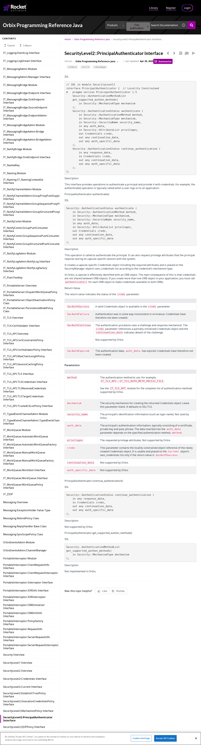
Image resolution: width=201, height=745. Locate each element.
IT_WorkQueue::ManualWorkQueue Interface (24, 454)
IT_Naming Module (14, 173)
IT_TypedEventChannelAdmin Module (25, 414)
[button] (148, 26)
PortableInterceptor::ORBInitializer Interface (24, 606)
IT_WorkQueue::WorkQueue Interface (25, 478)
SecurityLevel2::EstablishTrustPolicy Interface (24, 695)
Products (112, 25)
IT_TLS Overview (13, 317)
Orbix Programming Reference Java (92, 39)
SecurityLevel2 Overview (17, 670)
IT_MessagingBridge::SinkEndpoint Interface (23, 101)
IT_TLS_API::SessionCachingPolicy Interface (23, 366)
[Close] (196, 738)
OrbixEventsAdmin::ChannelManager (25, 550)
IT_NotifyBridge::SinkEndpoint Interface (26, 157)
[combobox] (153, 25)
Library (153, 8)
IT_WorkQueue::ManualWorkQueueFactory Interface (28, 462)
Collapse (27, 45)
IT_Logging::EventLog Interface (21, 53)
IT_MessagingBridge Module (20, 85)
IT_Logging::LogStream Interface (22, 61)
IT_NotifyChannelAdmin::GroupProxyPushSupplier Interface (31, 197)
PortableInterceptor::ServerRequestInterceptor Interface (31, 646)
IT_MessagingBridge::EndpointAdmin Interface (25, 117)
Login (187, 8)
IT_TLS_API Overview (15, 333)
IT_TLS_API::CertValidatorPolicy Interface (27, 349)
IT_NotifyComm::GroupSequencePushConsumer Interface (31, 237)
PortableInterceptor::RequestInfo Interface (22, 630)
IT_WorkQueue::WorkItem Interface (24, 470)
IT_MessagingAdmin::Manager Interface (26, 77)
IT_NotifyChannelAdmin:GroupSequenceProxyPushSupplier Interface (31, 205)
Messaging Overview (15, 502)
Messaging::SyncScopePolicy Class (23, 534)
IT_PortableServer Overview (20, 285)
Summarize (164, 61)
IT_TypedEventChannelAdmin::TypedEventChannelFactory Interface (31, 422)
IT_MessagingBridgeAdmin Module (24, 125)
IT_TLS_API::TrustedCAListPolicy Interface (28, 406)
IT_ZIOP (8, 494)
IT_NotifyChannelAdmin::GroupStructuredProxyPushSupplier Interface (31, 213)
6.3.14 (86, 66)
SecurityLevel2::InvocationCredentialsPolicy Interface (28, 703)
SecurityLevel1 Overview (17, 662)
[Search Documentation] (191, 25)
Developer (101, 66)
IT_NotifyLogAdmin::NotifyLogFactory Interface (25, 269)
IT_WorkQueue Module (17, 430)
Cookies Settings (141, 738)
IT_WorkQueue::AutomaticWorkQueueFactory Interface (30, 446)
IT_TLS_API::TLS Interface (18, 374)
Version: (69, 61)
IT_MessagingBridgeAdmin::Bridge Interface (23, 133)
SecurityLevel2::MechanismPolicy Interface (28, 711)
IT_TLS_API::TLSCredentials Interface (25, 382)
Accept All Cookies (165, 738)
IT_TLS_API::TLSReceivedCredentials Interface (24, 390)
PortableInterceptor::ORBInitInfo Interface (22, 614)
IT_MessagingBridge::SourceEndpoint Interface (25, 109)
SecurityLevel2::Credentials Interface (24, 678)
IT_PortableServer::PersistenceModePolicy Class (28, 309)
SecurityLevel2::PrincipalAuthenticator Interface (27, 719)
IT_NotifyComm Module (17, 221)
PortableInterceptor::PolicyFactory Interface (23, 622)
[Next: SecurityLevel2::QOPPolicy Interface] (174, 53)
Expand (11, 45)
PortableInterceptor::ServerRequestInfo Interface (26, 638)
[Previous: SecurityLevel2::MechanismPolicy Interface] (168, 53)
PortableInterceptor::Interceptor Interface (28, 582)
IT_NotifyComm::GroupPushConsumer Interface (25, 229)
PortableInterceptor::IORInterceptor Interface (24, 598)
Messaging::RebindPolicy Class (21, 518)
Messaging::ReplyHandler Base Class (24, 526)
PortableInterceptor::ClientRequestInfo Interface (26, 566)
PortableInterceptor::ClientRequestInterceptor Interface (30, 574)
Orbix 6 (73, 66)
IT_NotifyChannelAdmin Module (22, 189)
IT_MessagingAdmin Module (20, 69)
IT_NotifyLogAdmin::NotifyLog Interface (26, 261)
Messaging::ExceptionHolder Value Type (26, 510)
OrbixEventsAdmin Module (19, 542)
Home (68, 39)
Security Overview (13, 654)
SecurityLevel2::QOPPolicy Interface (24, 727)
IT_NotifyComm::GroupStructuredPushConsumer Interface (31, 245)
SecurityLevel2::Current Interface (22, 687)
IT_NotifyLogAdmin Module (19, 253)
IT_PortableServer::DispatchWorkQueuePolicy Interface (30, 293)
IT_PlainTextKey (12, 277)
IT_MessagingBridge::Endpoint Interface (27, 93)
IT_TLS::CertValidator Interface (21, 325)
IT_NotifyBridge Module (17, 149)
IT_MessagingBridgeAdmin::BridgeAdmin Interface (27, 141)
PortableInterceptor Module (19, 558)
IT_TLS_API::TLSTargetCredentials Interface (23, 398)
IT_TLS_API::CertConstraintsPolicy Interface (23, 341)
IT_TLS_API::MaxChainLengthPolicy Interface (24, 357)
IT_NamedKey (11, 165)
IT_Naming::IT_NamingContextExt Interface (23, 181)
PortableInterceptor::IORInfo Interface (26, 590)
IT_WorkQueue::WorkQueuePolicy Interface (23, 486)
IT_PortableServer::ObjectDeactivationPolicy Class (29, 301)
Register (171, 8)
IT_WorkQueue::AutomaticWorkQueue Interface (25, 438)
